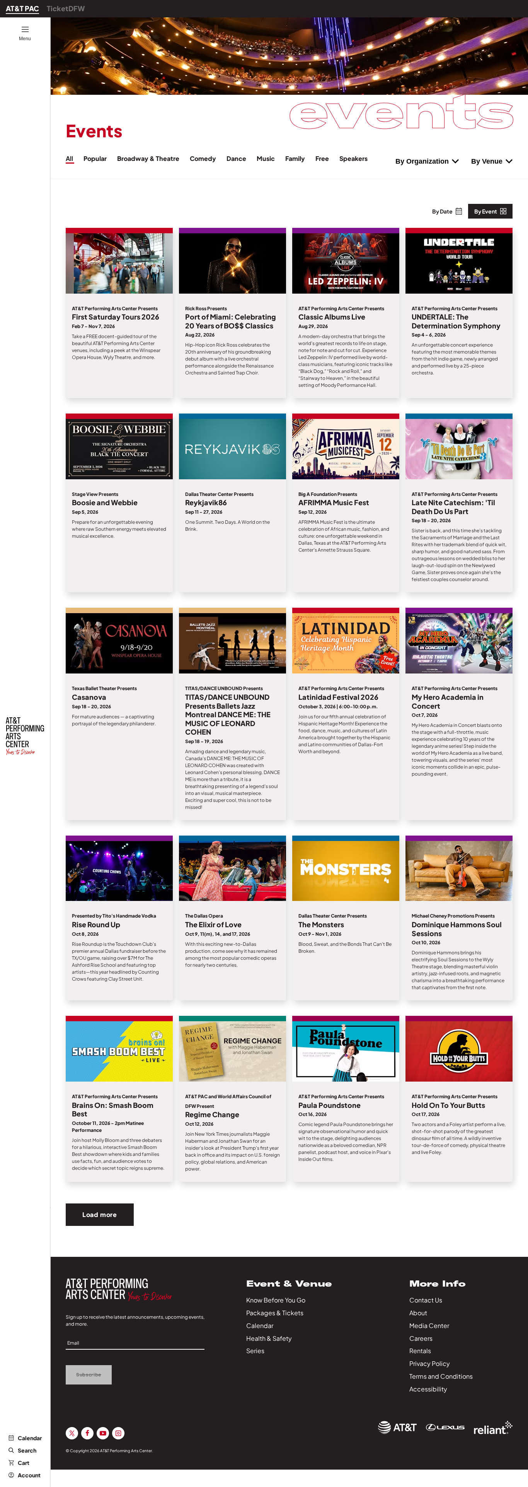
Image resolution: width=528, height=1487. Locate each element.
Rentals (420, 1351)
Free (322, 158)
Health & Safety (269, 1338)
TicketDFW (66, 8)
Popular (95, 158)
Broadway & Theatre (149, 158)
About (418, 1313)
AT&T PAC (22, 8)
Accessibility (428, 1389)
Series (255, 1351)
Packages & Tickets (274, 1313)
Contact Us (425, 1300)
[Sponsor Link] (397, 1427)
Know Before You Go (275, 1300)
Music (266, 158)
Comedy (203, 158)
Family (295, 158)
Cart (23, 1462)
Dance (237, 158)
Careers (421, 1338)
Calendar (30, 1437)
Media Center (429, 1325)
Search (27, 1450)
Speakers (353, 158)
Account (29, 1475)
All (70, 158)
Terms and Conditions (441, 1376)
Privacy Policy (429, 1363)
